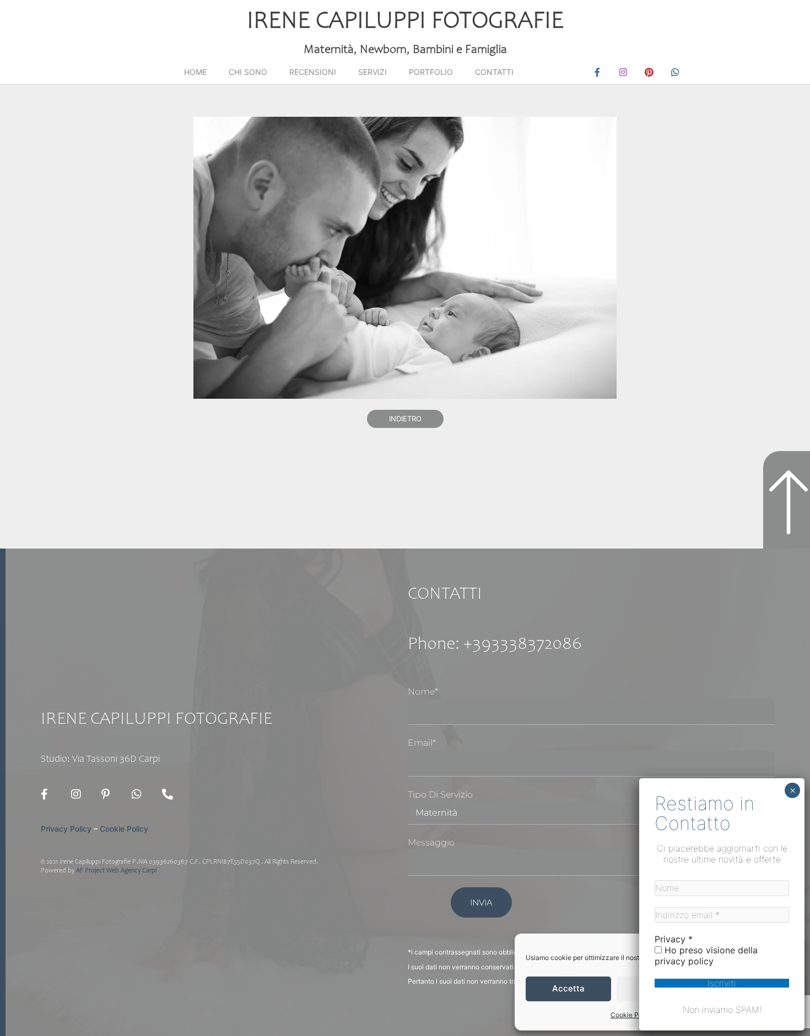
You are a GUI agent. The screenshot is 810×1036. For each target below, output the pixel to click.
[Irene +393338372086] (170, 794)
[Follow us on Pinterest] (109, 794)
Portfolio (431, 72)
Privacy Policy (66, 828)
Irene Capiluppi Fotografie (405, 22)
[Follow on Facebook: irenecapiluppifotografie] (49, 794)
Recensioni (312, 72)
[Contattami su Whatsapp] (140, 794)
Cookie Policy (632, 1015)
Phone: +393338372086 (495, 645)
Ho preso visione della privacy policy (706, 956)
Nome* (423, 691)
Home (195, 72)
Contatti (494, 72)
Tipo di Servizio (440, 794)
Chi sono (248, 72)
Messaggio (431, 842)
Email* (422, 742)
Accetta (568, 988)
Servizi (372, 72)
